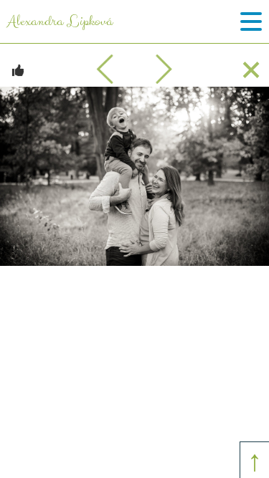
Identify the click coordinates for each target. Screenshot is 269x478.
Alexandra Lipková (60, 21)
